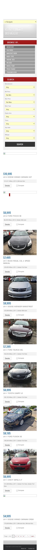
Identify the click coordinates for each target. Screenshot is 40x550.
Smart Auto (17, 10)
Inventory (10, 47)
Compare (21, 185)
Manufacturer (12, 53)
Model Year (11, 66)
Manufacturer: (9, 84)
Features (10, 50)
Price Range (11, 69)
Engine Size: (8, 113)
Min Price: (7, 91)
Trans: (6, 120)
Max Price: (8, 99)
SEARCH (10, 79)
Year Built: (7, 127)
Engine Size (11, 60)
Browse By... (13, 42)
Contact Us (31, 548)
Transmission (12, 72)
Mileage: (7, 135)
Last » (33, 536)
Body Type (10, 56)
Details (7, 185)
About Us (23, 548)
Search (20, 144)
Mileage (9, 63)
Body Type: (8, 106)
